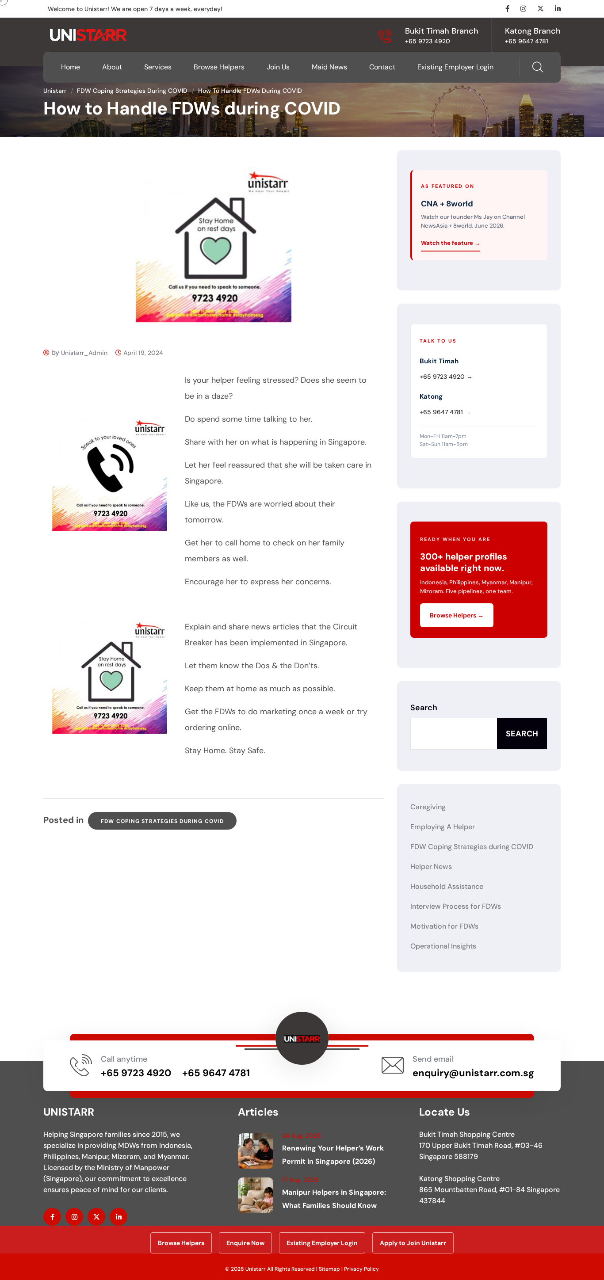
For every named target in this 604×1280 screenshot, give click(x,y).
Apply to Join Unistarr (413, 1243)
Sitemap (329, 1268)
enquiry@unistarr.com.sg (473, 1073)
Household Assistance (446, 886)
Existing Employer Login (455, 67)
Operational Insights (443, 946)
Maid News (329, 67)
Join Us (278, 67)
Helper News (431, 866)
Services (158, 67)
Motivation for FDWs (444, 926)
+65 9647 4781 (526, 41)
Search (423, 707)
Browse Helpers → (457, 615)
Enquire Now (245, 1243)
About (112, 67)
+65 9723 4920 (427, 41)
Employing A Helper (442, 826)
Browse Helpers (219, 67)
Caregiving (428, 806)
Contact (382, 67)
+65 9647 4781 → (445, 412)
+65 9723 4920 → (446, 377)
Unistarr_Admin (84, 353)
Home (70, 67)
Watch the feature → (450, 243)
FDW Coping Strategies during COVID (162, 821)
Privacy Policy (361, 1268)
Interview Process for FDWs (455, 906)
